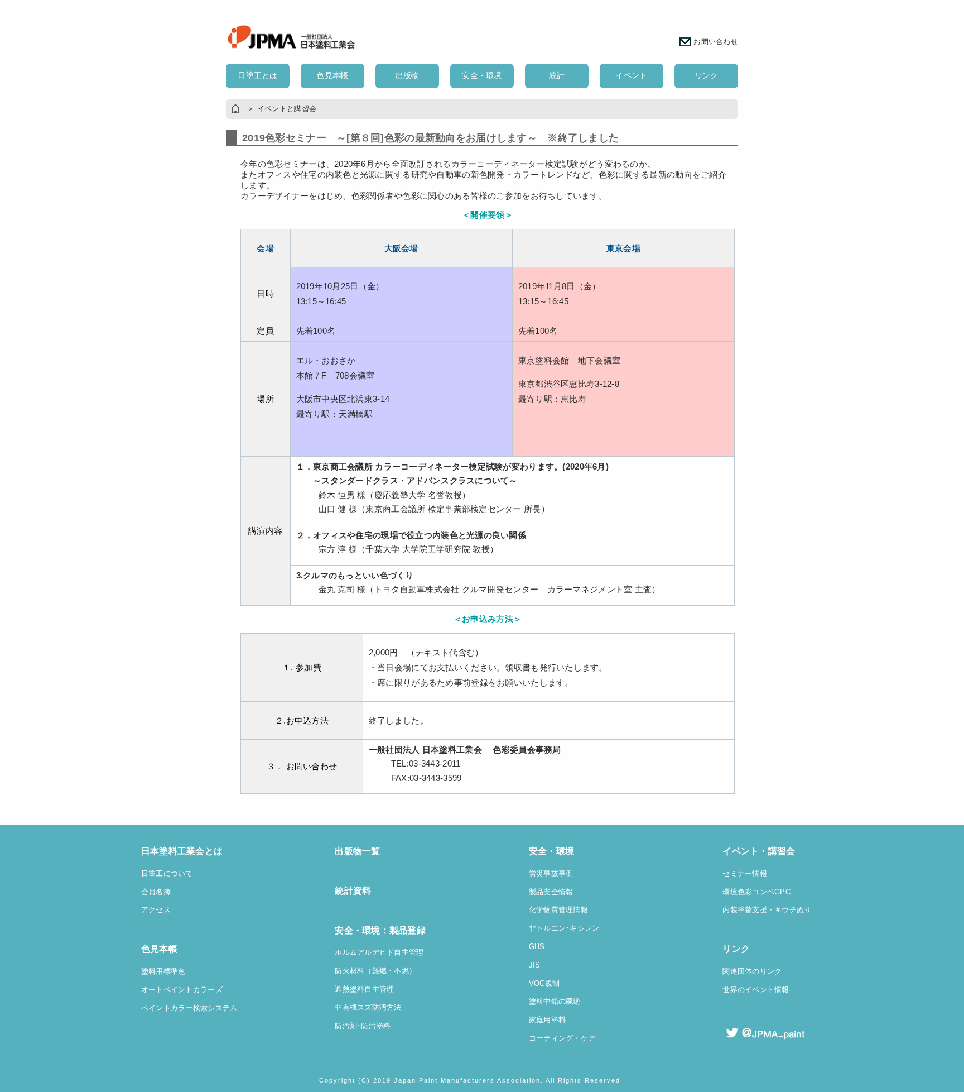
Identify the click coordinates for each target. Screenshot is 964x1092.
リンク (707, 75)
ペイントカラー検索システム (189, 1008)
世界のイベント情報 (755, 990)
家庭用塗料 (547, 1020)
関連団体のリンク (752, 971)
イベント (631, 75)
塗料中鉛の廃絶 (555, 1001)
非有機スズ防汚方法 (368, 1008)
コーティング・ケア (562, 1038)
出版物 (408, 75)
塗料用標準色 (163, 971)
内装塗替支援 (744, 910)
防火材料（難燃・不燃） (375, 971)
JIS (535, 965)
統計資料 (353, 890)
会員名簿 (156, 892)
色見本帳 (332, 75)
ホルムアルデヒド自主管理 (379, 952)
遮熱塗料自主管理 (364, 989)
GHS (537, 947)
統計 (557, 75)
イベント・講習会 (758, 851)
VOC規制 (544, 984)
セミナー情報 (744, 874)
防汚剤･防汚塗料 (363, 1026)
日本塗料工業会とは (182, 851)
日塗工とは (257, 75)
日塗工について (167, 874)
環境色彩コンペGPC (756, 892)
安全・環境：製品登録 (380, 930)
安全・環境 (482, 75)
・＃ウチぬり (789, 910)
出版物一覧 (357, 851)
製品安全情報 (551, 892)
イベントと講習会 (286, 109)
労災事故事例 (551, 874)
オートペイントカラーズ (182, 990)
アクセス (156, 910)
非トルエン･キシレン (564, 928)
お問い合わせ (715, 41)
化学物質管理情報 (558, 910)
